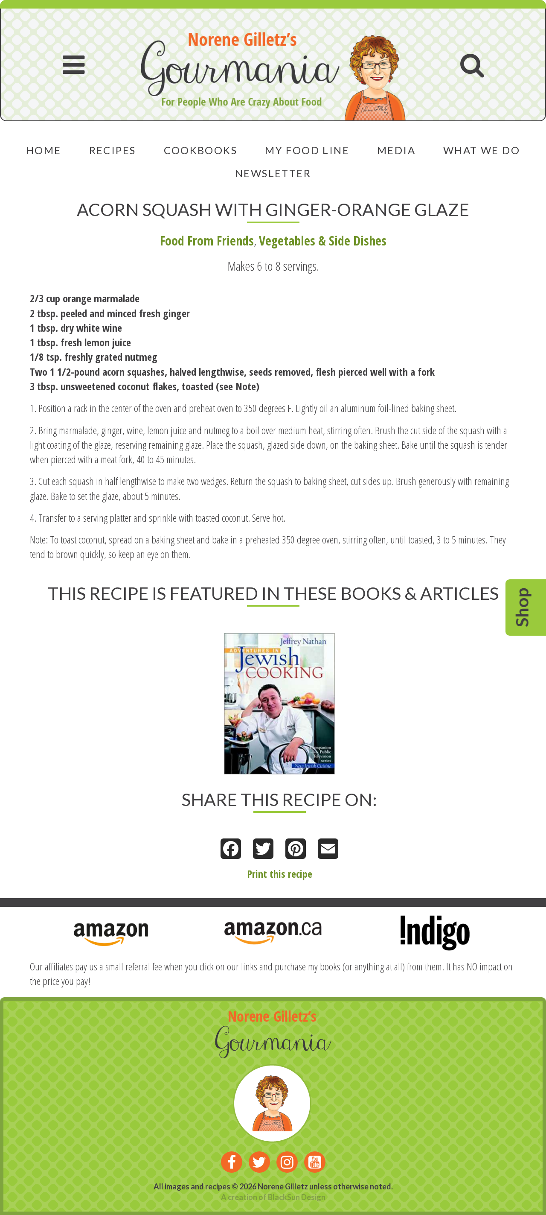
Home (43, 150)
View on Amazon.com (261, 706)
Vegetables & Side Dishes (322, 240)
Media (396, 150)
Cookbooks (201, 150)
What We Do (481, 150)
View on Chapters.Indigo (266, 695)
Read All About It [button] (254, 685)
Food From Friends (207, 240)
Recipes (112, 150)
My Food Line (307, 150)
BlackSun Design (296, 1197)
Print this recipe (279, 874)
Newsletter (273, 173)
